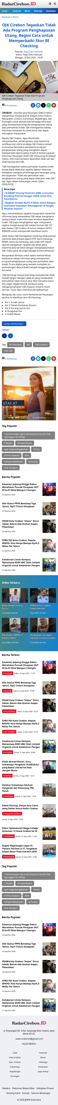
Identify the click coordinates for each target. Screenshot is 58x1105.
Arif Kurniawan (11, 455)
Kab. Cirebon (15, 1062)
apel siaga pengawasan (16, 449)
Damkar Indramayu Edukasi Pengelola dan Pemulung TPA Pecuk (18, 788)
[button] (5, 11)
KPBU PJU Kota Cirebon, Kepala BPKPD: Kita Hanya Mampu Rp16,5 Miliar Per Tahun (20, 543)
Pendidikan (8, 836)
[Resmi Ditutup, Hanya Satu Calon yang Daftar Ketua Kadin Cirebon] (49, 810)
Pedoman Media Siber (23, 1088)
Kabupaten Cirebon (12, 813)
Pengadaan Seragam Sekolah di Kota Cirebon (43, 636)
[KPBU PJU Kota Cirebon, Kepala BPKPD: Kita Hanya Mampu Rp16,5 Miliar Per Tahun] (49, 545)
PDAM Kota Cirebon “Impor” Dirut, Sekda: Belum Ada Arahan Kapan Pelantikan (20, 524)
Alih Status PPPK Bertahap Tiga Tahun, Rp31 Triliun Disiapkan (19, 505)
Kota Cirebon (9, 711)
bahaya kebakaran (13, 461)
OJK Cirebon (41, 344)
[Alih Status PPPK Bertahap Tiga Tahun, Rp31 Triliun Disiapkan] (49, 508)
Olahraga (38, 11)
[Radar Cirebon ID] (19, 4)
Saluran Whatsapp (40, 1093)
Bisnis (27, 11)
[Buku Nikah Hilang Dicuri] (15, 595)
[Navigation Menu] (54, 4)
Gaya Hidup (43, 1071)
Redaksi (6, 1088)
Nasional (17, 11)
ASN (27, 455)
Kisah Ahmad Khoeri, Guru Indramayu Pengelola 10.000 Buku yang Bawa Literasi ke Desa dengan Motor (20, 766)
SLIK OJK (8, 350)
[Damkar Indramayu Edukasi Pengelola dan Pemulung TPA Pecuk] (49, 790)
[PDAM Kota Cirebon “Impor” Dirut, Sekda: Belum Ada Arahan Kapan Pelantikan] (49, 526)
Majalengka (8, 856)
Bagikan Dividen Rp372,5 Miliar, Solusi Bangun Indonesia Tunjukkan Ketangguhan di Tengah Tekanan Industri (30, 205)
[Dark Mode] (50, 4)
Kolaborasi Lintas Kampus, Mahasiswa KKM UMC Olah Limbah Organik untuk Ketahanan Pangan (21, 562)
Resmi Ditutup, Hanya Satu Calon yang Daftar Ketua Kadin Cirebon (20, 807)
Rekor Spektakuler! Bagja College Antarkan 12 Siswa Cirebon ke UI (20, 830)
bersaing (32, 461)
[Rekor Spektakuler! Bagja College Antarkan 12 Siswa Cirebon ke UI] (49, 833)
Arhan (36, 449)
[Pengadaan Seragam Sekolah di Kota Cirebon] (43, 625)
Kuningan (7, 673)
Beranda (6, 17)
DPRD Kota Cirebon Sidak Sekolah (40, 607)
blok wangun (10, 467)
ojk (28, 344)
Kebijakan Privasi (45, 1088)
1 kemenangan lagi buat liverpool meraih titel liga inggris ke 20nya (27, 435)
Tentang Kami (13, 1093)
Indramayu (8, 796)
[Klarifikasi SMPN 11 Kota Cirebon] (15, 625)
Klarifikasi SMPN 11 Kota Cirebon (12, 636)
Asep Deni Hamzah (33, 51)
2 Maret (8, 443)
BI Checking (15, 344)
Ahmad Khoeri (24, 443)
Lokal (4, 11)
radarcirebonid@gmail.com (29, 1038)
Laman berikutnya (13, 323)
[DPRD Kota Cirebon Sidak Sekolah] (43, 595)
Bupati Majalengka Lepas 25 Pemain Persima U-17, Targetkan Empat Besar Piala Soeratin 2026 (19, 848)
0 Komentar (11, 105)
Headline (7, 775)
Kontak (25, 1093)
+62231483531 (29, 1043)
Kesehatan (51, 11)
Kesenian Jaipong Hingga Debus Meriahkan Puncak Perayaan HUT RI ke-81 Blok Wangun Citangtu (20, 487)
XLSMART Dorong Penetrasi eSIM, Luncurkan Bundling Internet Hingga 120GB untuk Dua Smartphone (29, 196)
